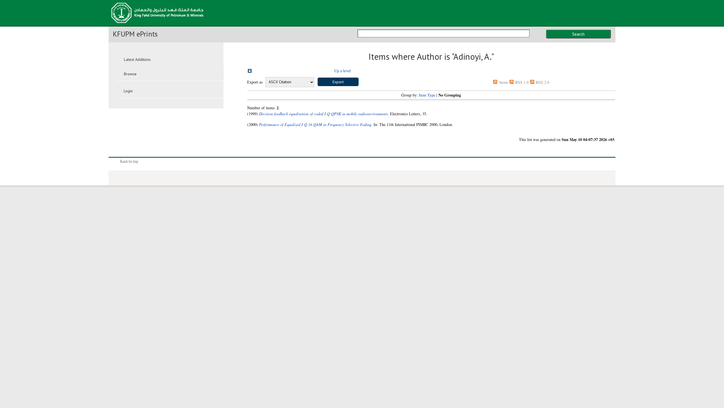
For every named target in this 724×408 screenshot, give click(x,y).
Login (128, 90)
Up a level (342, 70)
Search (578, 34)
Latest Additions (137, 59)
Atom (503, 82)
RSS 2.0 (542, 82)
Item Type (427, 95)
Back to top (129, 161)
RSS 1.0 (522, 82)
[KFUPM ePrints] (157, 25)
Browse (130, 73)
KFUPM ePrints (135, 34)
